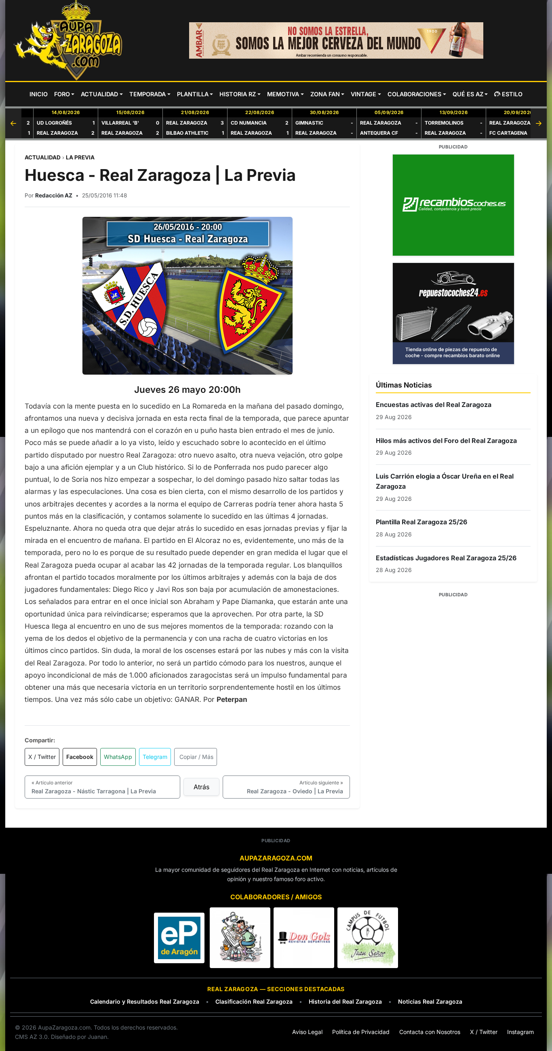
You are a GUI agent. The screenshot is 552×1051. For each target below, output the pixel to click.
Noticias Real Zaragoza (430, 1001)
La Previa (80, 157)
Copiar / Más (196, 756)
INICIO (38, 94)
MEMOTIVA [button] (283, 94)
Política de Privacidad (361, 1031)
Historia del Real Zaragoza (345, 1001)
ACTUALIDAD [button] (99, 94)
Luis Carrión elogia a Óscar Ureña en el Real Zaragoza (445, 481)
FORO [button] (62, 94)
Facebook (79, 756)
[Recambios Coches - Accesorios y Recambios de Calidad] (453, 205)
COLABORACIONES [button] (414, 94)
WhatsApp (118, 756)
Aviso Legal (307, 1031)
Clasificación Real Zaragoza (254, 1001)
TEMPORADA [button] (147, 94)
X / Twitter (42, 756)
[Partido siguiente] (539, 123)
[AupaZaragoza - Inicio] (69, 40)
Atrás (201, 787)
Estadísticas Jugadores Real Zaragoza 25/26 (446, 558)
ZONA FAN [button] (325, 94)
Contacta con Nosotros (429, 1031)
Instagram (520, 1031)
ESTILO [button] (512, 94)
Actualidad (43, 157)
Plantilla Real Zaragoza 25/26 (421, 522)
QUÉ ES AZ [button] (468, 94)
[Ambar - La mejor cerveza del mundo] (336, 40)
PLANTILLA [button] (193, 94)
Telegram (155, 756)
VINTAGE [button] (363, 94)
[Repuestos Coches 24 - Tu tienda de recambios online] (453, 313)
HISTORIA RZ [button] (237, 94)
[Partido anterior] (13, 123)
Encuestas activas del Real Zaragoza (433, 404)
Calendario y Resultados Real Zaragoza (144, 1001)
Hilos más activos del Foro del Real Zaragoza (446, 441)
